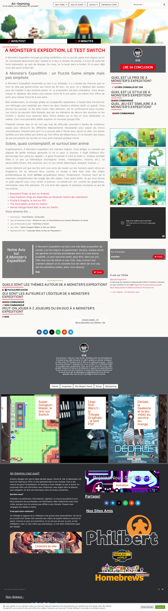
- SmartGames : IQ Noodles (27, 217)
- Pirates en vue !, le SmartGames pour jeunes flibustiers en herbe (49, 220)
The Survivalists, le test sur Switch (28, 204)
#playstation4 (121, 287)
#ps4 (112, 287)
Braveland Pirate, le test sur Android (29, 193)
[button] (39, 332)
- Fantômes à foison (29, 224)
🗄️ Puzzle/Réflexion (16, 290)
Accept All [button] (160, 607)
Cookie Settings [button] (147, 607)
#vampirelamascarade (152, 285)
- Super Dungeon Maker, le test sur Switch (33, 227)
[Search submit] (164, 5)
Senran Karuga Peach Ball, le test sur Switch (34, 207)
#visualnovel (148, 287)
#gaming (138, 285)
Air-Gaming (20, 4)
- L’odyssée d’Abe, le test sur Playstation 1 (35, 230)
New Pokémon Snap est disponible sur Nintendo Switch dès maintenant (49, 197)
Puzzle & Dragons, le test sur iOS (28, 200)
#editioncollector (134, 287)
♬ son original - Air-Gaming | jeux (124, 292)
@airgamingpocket (118, 279)
